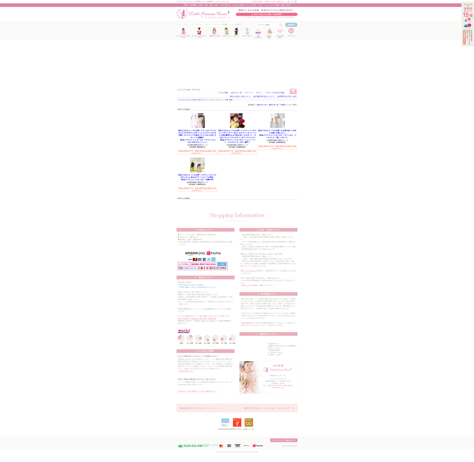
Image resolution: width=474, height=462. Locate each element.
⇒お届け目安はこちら (186, 371)
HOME (186, 5)
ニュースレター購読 (272, 5)
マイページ (271, 1)
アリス (185, 24)
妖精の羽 (238, 24)
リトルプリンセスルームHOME (186, 99)
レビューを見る (251, 5)
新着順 (282, 105)
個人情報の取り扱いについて (264, 96)
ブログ (260, 5)
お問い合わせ (286, 5)
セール (179, 24)
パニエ (231, 24)
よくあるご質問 (238, 5)
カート (282, 1)
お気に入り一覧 (236, 93)
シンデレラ (207, 24)
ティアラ (191, 24)
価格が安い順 (261, 105)
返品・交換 (214, 5)
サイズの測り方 (225, 5)
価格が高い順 (273, 105)
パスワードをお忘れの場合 (275, 93)
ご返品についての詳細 (249, 285)
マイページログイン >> (289, 446)
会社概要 (193, 5)
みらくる (199, 24)
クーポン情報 (223, 93)
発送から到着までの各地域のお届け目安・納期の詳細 (197, 318)
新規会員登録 (257, 1)
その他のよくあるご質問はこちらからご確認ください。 (198, 391)
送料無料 (225, 24)
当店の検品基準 (246, 323)
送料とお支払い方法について (240, 96)
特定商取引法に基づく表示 (287, 96)
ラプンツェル (216, 24)
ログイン (259, 93)
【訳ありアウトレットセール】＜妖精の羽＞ (197, 177)
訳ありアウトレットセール (206, 99)
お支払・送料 (203, 5)
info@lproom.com (278, 388)
